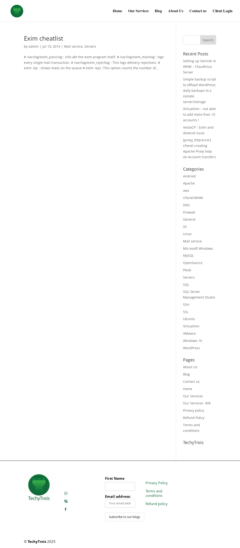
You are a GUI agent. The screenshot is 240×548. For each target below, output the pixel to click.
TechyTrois (37, 541)
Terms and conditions (154, 493)
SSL (185, 312)
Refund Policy (193, 417)
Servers (90, 46)
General (189, 219)
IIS (185, 226)
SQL (186, 284)
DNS (186, 205)
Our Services (138, 11)
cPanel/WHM (193, 197)
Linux (187, 234)
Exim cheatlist (43, 38)
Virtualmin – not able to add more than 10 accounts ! (199, 114)
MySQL (188, 255)
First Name (114, 478)
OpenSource (192, 263)
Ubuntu (189, 319)
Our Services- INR (197, 403)
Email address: (118, 496)
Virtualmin (191, 326)
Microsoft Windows (198, 248)
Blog (158, 11)
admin (34, 46)
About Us (175, 11)
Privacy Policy (157, 482)
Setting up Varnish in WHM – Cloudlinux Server (199, 66)
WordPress (191, 348)
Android (189, 176)
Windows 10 (192, 340)
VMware (189, 333)
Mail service (73, 46)
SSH (186, 304)
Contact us (197, 11)
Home (117, 11)
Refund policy (157, 503)
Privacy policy (193, 410)
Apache (189, 183)
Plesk (187, 270)
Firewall (189, 212)
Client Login (222, 11)
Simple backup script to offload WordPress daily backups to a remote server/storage (199, 90)
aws (186, 190)
